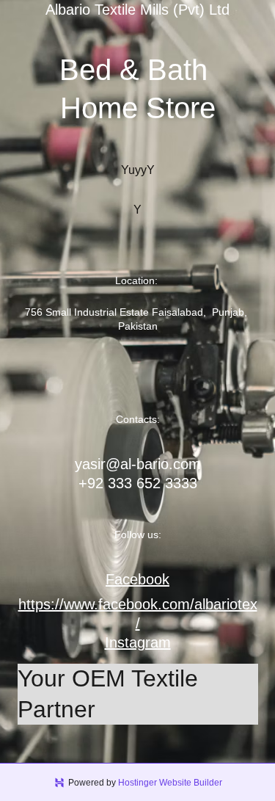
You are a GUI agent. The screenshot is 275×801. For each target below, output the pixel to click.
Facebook (137, 579)
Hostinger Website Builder (170, 783)
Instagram (138, 642)
